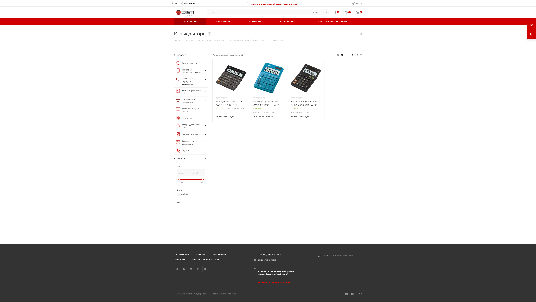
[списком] (357, 55)
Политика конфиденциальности (338, 256)
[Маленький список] (338, 55)
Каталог (201, 254)
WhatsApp (205, 269)
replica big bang (182, 49)
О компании (181, 254)
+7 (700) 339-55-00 (185, 3)
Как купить (219, 254)
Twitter (191, 269)
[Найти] (325, 12)
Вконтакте (177, 269)
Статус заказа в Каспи (206, 260)
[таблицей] (361, 55)
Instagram (198, 269)
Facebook (184, 269)
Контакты (180, 260)
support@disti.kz (267, 260)
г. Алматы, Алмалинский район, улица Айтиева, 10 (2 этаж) (276, 272)
